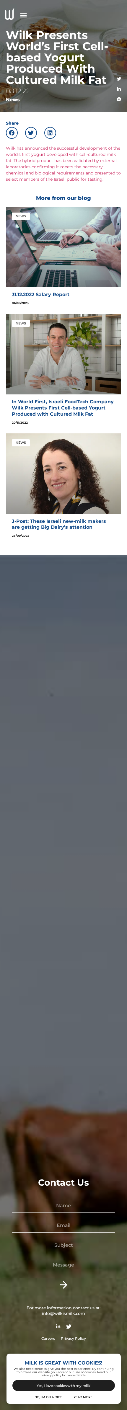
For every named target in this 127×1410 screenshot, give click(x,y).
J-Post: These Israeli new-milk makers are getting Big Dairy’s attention (59, 524)
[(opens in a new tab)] (63, 247)
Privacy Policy (73, 1338)
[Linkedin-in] (119, 89)
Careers (48, 1338)
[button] (23, 14)
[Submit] (63, 1285)
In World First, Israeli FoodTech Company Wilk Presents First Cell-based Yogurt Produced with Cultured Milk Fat (63, 408)
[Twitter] (119, 79)
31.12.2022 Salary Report (40, 294)
